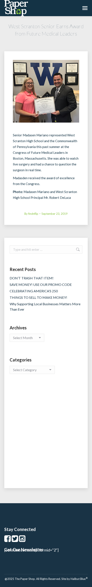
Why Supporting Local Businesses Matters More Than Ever (45, 306)
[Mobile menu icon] (85, 8)
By (31, 213)
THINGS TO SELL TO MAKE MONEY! (38, 297)
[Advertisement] (46, 435)
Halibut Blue (79, 579)
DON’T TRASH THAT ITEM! (31, 278)
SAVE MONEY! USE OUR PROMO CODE (41, 284)
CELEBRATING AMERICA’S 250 (34, 291)
